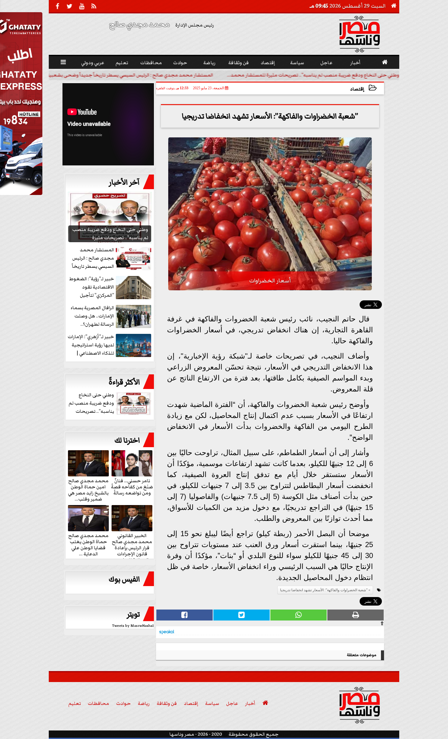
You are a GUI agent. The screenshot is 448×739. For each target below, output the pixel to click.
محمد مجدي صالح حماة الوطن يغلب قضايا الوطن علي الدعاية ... (88, 544)
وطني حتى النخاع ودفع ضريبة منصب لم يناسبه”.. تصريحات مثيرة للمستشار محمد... (313, 75)
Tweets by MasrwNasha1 (133, 626)
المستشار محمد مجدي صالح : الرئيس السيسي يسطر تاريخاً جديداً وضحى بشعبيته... (127, 75)
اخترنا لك (127, 440)
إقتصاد (357, 89)
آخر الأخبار (124, 182)
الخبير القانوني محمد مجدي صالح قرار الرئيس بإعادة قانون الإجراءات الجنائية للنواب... (132, 547)
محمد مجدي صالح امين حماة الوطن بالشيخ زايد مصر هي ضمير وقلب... (88, 489)
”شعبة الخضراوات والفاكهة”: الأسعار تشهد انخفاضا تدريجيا (324, 590)
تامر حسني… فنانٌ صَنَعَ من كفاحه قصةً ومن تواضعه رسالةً (132, 486)
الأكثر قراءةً (124, 382)
